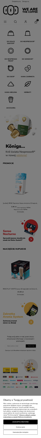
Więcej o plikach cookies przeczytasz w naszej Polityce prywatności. (19, 416)
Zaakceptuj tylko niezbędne (20, 432)
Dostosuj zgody (20, 427)
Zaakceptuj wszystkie (20, 422)
